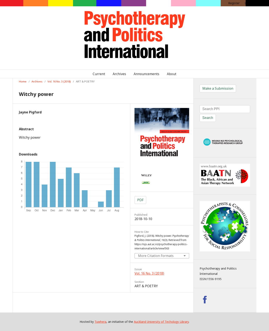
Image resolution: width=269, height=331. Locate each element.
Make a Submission (217, 88)
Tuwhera (100, 322)
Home (22, 81)
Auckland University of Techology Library (161, 322)
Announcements (146, 74)
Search (207, 118)
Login (248, 3)
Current (99, 74)
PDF (140, 200)
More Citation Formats (156, 255)
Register (234, 3)
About (171, 74)
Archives (119, 74)
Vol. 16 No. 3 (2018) (59, 81)
